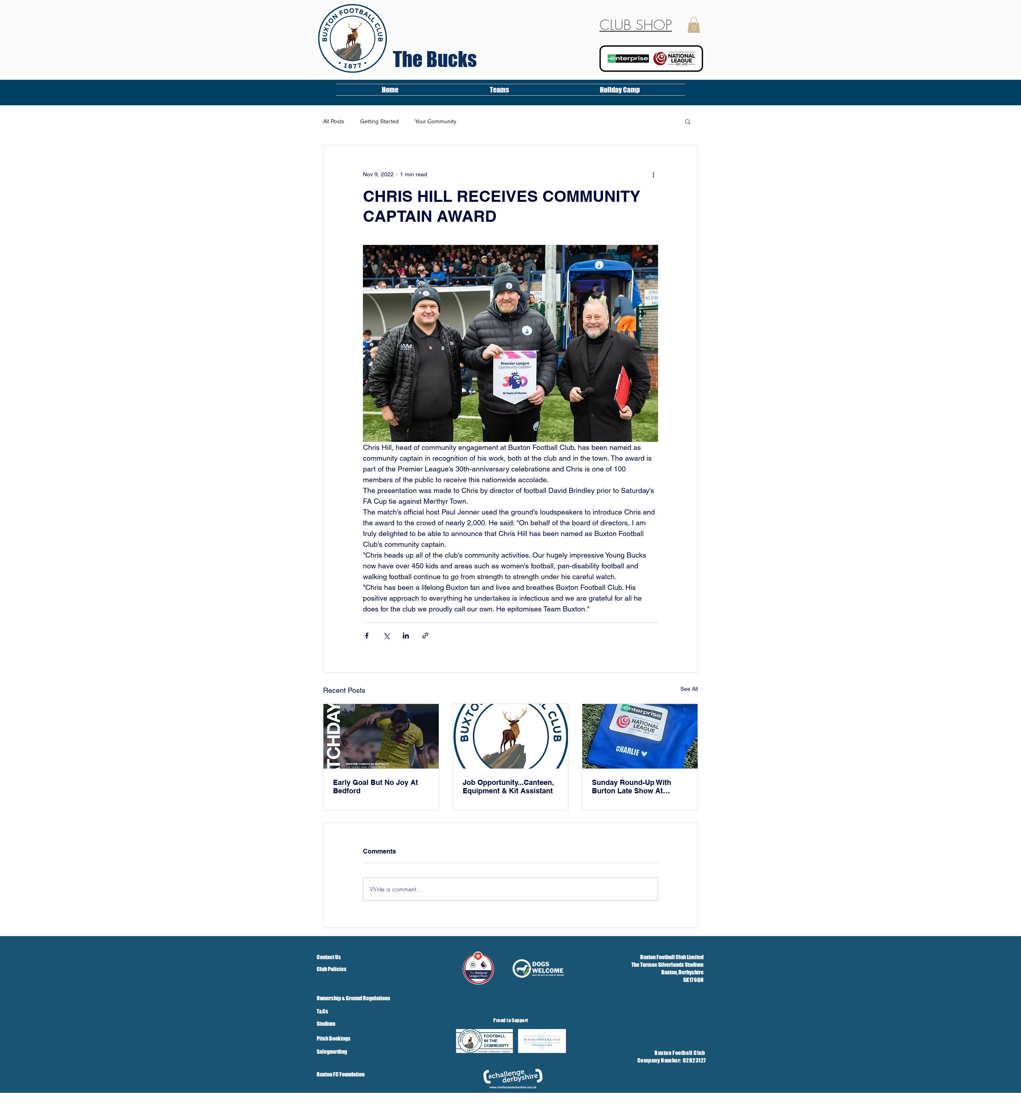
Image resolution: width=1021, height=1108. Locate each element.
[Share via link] (425, 635)
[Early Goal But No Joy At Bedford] (381, 736)
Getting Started (379, 121)
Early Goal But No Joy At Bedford (375, 786)
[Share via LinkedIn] (406, 635)
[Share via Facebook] (367, 635)
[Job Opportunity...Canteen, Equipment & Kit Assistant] (510, 736)
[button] (693, 25)
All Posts (333, 121)
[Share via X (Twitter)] (386, 635)
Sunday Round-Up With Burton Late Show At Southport (631, 786)
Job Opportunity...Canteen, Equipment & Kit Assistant (508, 786)
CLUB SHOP (635, 25)
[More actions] (653, 174)
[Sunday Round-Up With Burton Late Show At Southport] (640, 736)
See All (689, 689)
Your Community (435, 121)
